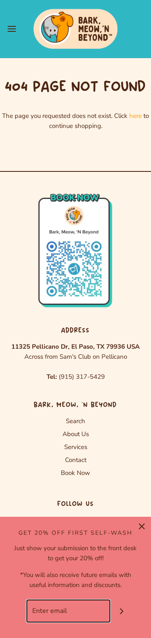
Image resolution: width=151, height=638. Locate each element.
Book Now (75, 473)
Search (75, 421)
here (135, 116)
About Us (75, 434)
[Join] (121, 611)
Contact (75, 460)
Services (75, 447)
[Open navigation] (11, 28)
